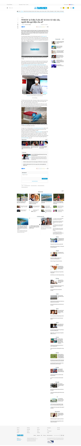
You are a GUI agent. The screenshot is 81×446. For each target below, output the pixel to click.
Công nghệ (51, 11)
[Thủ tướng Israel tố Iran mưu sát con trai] (53, 254)
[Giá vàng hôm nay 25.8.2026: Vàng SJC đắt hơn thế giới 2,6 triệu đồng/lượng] (53, 268)
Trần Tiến (26, 24)
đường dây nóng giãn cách (41, 185)
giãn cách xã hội (39, 131)
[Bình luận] (17, 24)
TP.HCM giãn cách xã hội (27, 185)
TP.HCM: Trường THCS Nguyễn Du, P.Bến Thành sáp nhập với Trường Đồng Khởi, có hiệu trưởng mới (60, 340)
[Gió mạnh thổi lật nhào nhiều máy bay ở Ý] (53, 297)
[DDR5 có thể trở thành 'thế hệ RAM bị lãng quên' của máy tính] (53, 385)
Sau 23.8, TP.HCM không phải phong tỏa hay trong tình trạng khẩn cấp (39, 155)
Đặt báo (35, 435)
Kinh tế (27, 11)
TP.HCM (22, 185)
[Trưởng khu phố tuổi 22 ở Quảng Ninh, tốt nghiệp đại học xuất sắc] (53, 240)
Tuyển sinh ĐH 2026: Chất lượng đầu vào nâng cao (57, 349)
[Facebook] (71, 4)
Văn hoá (38, 429)
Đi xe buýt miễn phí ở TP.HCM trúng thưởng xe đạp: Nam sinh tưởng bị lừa (57, 330)
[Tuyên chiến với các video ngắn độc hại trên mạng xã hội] (53, 326)
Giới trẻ (35, 11)
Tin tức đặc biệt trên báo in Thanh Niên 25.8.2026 (56, 290)
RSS (41, 435)
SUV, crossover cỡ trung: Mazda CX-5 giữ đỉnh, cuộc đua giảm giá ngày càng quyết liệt (56, 404)
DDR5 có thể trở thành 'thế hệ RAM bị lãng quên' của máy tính (61, 385)
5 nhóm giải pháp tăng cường (38, 128)
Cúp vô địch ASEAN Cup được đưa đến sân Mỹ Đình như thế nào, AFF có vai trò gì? (56, 363)
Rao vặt (58, 429)
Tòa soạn (44, 435)
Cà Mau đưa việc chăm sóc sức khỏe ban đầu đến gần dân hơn (56, 375)
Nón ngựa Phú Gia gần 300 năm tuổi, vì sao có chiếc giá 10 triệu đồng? (61, 281)
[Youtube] (69, 4)
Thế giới (24, 11)
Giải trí (46, 11)
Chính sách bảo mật (49, 435)
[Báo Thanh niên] (20, 435)
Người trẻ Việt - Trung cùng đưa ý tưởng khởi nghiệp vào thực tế (56, 333)
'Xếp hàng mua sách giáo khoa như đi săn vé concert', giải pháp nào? (56, 346)
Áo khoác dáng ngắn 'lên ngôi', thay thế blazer (57, 418)
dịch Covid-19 (44, 36)
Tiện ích (24, 4)
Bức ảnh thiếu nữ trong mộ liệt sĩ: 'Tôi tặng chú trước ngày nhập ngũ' (57, 247)
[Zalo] (73, 4)
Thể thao (48, 11)
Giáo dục (38, 11)
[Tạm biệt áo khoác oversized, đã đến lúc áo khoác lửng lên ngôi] (53, 415)
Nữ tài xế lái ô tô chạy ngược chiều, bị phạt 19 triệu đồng (57, 407)
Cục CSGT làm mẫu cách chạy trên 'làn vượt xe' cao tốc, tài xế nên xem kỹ (61, 399)
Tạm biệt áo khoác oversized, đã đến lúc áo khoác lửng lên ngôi (61, 414)
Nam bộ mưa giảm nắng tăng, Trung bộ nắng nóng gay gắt (56, 272)
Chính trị (19, 11)
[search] (14, 8)
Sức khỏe (32, 11)
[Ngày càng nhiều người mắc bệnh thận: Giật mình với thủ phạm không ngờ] (53, 371)
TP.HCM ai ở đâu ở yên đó (34, 185)
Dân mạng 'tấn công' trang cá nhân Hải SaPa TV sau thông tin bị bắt (61, 311)
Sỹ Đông (29, 24)
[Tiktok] (72, 4)
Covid (25, 124)
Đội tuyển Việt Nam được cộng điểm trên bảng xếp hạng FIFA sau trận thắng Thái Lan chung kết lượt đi (61, 356)
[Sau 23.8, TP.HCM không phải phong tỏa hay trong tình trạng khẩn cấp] (26, 156)
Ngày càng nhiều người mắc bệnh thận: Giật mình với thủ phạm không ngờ (61, 370)
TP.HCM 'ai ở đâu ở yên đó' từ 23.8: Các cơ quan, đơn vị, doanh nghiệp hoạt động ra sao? (34, 165)
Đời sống (30, 11)
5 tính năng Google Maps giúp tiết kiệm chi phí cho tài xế (57, 393)
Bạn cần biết (21, 4)
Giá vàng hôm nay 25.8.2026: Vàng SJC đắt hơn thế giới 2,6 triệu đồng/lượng (60, 267)
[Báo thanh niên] (40, 8)
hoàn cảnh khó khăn (24, 137)
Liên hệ (27, 4)
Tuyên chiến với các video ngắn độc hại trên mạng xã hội (60, 325)
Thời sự (22, 11)
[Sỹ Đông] (24, 25)
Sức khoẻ (28, 429)
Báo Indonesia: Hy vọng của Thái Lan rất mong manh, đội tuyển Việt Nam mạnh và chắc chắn (57, 360)
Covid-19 (28, 95)
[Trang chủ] (17, 11)
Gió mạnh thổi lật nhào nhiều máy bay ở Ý (61, 296)
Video (55, 11)
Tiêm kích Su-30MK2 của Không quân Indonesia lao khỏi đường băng (55, 258)
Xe (53, 11)
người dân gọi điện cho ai (25, 187)
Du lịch (41, 11)
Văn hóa (43, 11)
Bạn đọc (58, 427)
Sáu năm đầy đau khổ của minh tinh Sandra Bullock (56, 318)
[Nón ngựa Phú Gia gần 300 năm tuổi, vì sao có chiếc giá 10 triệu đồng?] (53, 282)
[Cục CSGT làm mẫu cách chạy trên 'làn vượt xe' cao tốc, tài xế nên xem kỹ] (53, 400)
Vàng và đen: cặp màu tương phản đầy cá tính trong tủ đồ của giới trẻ (56, 421)
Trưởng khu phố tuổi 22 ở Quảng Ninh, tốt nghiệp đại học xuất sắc (61, 239)
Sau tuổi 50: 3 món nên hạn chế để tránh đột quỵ (56, 378)
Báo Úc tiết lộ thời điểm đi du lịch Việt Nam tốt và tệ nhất (57, 305)
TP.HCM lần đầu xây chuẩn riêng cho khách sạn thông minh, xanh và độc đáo (57, 301)
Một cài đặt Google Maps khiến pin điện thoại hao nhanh (56, 390)
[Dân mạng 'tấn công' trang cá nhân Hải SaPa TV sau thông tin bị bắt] (53, 312)
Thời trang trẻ (62, 11)
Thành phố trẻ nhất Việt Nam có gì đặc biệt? (56, 244)
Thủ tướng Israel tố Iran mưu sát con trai (61, 253)
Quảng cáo (38, 435)
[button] (17, 18)
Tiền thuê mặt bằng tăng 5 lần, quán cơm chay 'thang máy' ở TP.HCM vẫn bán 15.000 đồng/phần (57, 286)
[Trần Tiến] (22, 25)
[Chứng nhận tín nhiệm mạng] (50, 442)
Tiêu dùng (58, 11)
